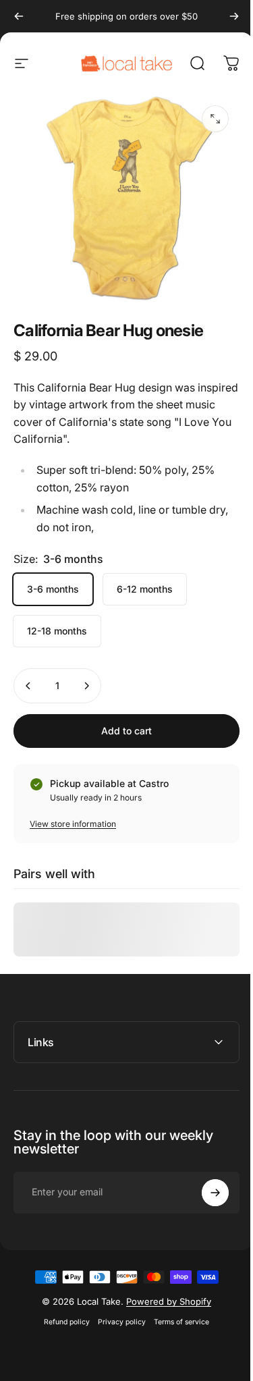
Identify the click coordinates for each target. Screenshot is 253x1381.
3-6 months (53, 589)
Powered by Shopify (163, 1292)
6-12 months (145, 589)
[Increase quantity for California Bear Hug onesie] (86, 686)
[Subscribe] (205, 1183)
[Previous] (19, 16)
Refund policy (62, 1312)
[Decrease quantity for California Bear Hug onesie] (28, 686)
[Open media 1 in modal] (215, 118)
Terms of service (176, 1312)
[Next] (234, 16)
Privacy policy (117, 1312)
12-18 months (57, 631)
